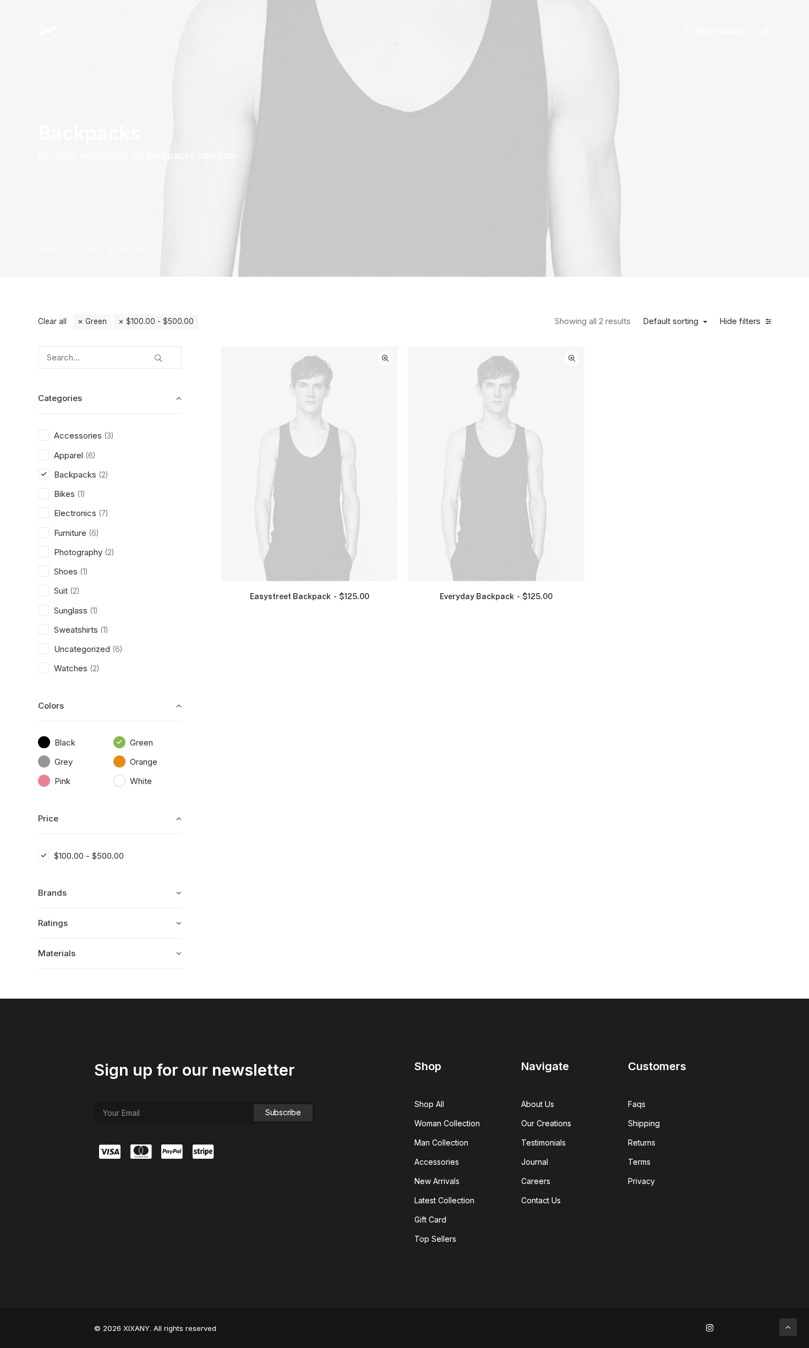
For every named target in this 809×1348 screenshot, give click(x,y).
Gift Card (430, 1219)
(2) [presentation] (103, 474)
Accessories (436, 1161)
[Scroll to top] (788, 1326)
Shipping (644, 1123)
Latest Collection (444, 1200)
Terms (639, 1161)
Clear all (52, 321)
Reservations (721, 30)
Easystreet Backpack (309, 596)
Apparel (84, 249)
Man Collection (441, 1142)
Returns (641, 1142)
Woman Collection (447, 1123)
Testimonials (543, 1142)
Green (96, 321)
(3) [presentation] (108, 435)
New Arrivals (437, 1181)
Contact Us (541, 1200)
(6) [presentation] (90, 455)
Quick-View (385, 358)
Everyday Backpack (496, 596)
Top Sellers (435, 1238)
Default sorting (670, 321)
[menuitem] (711, 31)
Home (49, 249)
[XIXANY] (48, 31)
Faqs (637, 1104)
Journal (534, 1161)
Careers (535, 1181)
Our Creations (546, 1123)
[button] (766, 31)
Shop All (429, 1104)
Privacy (641, 1181)
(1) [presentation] (81, 494)
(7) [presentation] (103, 513)
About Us (537, 1104)
